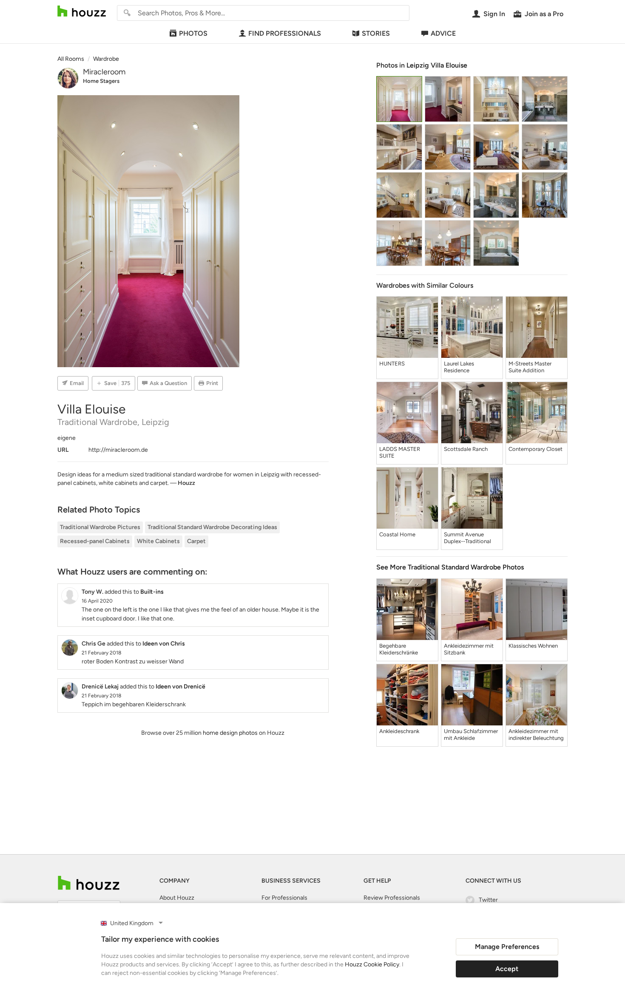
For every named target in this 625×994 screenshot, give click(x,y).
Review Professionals (392, 897)
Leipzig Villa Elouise (436, 65)
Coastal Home (397, 534)
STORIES (376, 33)
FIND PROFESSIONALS (284, 33)
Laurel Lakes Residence (459, 367)
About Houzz (176, 897)
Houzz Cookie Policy (372, 964)
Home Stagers (101, 81)
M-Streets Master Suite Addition (530, 367)
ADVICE (443, 33)
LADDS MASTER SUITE (399, 452)
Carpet (196, 541)
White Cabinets (158, 541)
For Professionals (284, 897)
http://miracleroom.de (118, 449)
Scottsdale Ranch (466, 449)
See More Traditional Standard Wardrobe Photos (450, 567)
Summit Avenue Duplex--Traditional (467, 537)
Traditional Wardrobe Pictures (100, 527)
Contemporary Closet (535, 449)
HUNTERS (392, 363)
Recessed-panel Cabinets (95, 541)
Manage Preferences (507, 947)
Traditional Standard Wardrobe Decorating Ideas (212, 527)
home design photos (230, 732)
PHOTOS (193, 33)
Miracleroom (104, 71)
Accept (506, 969)
